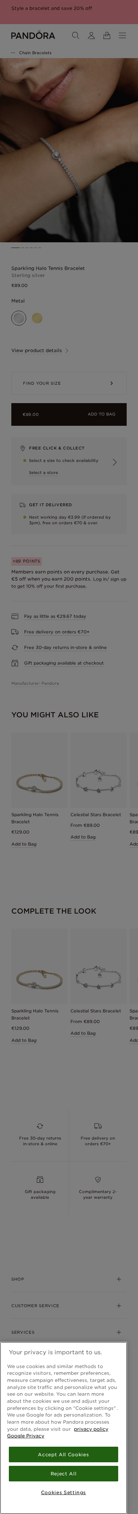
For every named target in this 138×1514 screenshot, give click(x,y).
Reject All (64, 1473)
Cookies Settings (63, 1492)
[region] (63, 1428)
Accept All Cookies (63, 1454)
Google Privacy (25, 1436)
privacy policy (91, 1429)
